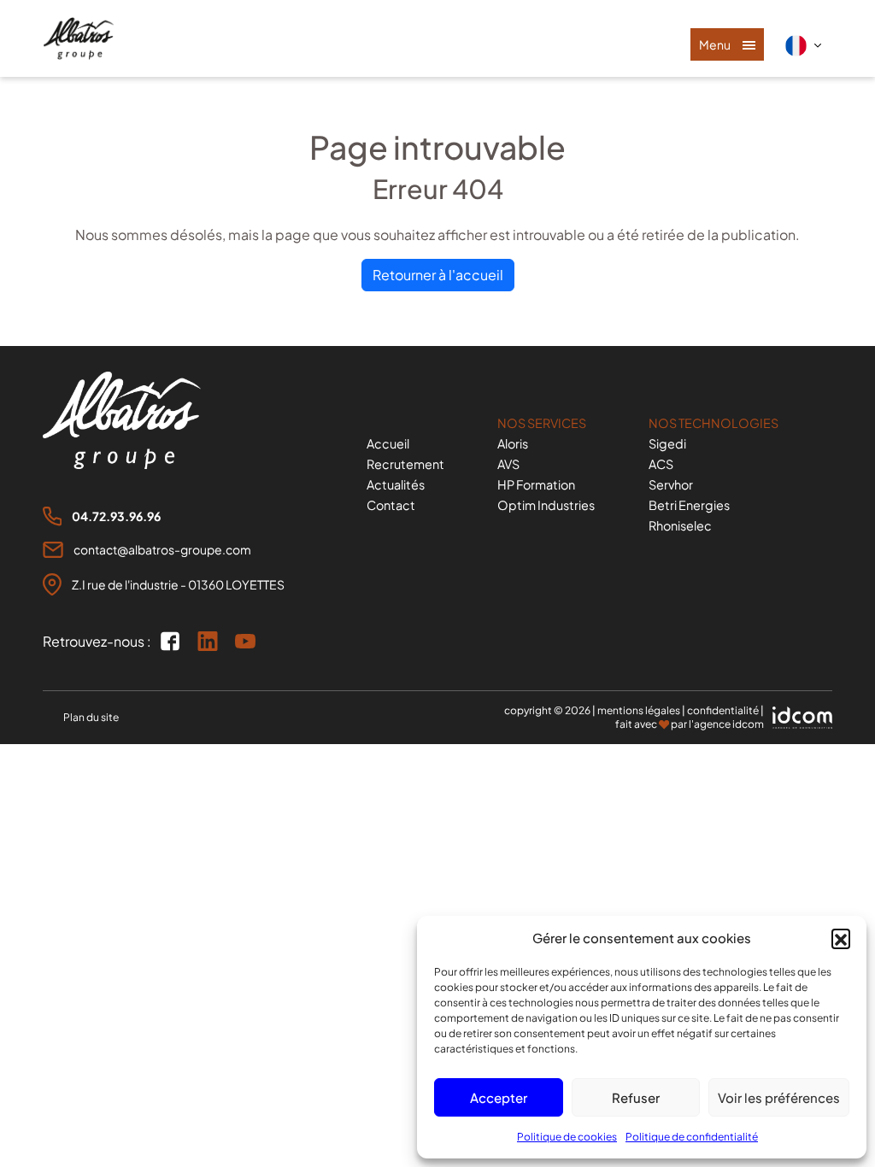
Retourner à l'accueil (438, 275)
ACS (661, 464)
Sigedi (667, 443)
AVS (508, 464)
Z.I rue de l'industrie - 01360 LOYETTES (178, 584)
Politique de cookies (567, 1136)
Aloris (512, 443)
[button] (840, 938)
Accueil (388, 443)
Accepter (498, 1097)
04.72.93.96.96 (116, 516)
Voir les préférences (779, 1097)
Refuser (636, 1097)
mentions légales (638, 710)
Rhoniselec (680, 525)
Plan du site (91, 717)
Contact (391, 505)
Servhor (671, 484)
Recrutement (405, 464)
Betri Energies (689, 505)
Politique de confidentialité (691, 1136)
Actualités (396, 484)
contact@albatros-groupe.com (162, 549)
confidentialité (723, 710)
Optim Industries (546, 505)
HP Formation (536, 484)
